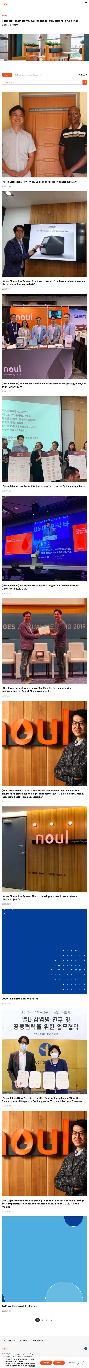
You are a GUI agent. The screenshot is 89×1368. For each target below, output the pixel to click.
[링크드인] (85, 1353)
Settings (72, 1362)
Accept (46, 1362)
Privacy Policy (37, 1340)
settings (32, 1366)
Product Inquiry (8, 1340)
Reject (59, 1362)
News (7, 75)
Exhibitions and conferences (28, 75)
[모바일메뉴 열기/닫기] (85, 3)
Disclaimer (23, 1340)
